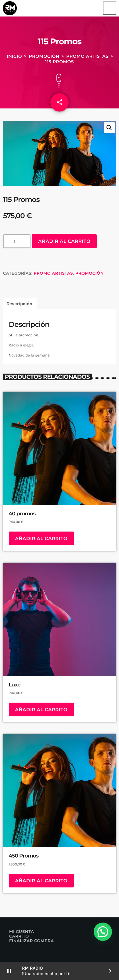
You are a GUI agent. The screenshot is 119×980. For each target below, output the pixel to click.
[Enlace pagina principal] (10, 8)
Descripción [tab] (19, 303)
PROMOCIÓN (44, 56)
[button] (109, 127)
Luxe (15, 685)
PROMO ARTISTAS (87, 56)
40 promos (22, 514)
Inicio (14, 56)
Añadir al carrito (64, 241)
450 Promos (24, 856)
